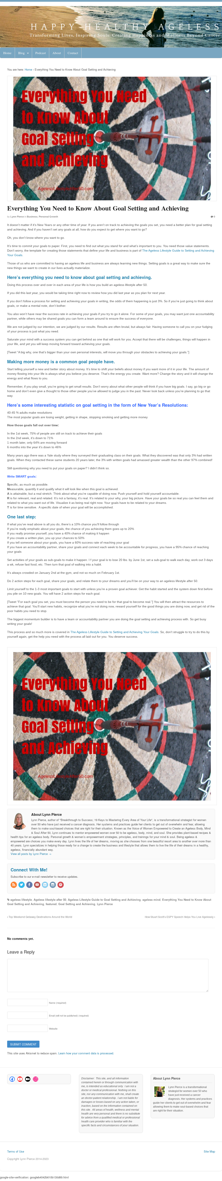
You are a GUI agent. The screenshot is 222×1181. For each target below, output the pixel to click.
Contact (73, 53)
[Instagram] (53, 885)
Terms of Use (15, 1151)
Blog (21, 53)
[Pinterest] (60, 885)
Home (7, 53)
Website (53, 1028)
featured (51, 904)
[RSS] (14, 885)
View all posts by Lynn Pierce (31, 854)
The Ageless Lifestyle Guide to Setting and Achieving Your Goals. (115, 632)
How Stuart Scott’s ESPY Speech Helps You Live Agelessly (179, 917)
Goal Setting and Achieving (76, 904)
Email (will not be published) (69, 1015)
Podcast (40, 53)
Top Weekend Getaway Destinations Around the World (40, 917)
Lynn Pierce (17, 216)
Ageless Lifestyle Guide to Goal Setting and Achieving (104, 899)
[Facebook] (29, 885)
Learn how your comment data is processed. (86, 1053)
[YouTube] (37, 885)
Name (57, 1002)
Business (32, 216)
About (56, 53)
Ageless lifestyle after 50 (50, 899)
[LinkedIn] (45, 885)
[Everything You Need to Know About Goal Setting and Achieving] (111, 138)
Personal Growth (48, 216)
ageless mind (151, 899)
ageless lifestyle (21, 899)
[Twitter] (21, 885)
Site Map (209, 1151)
